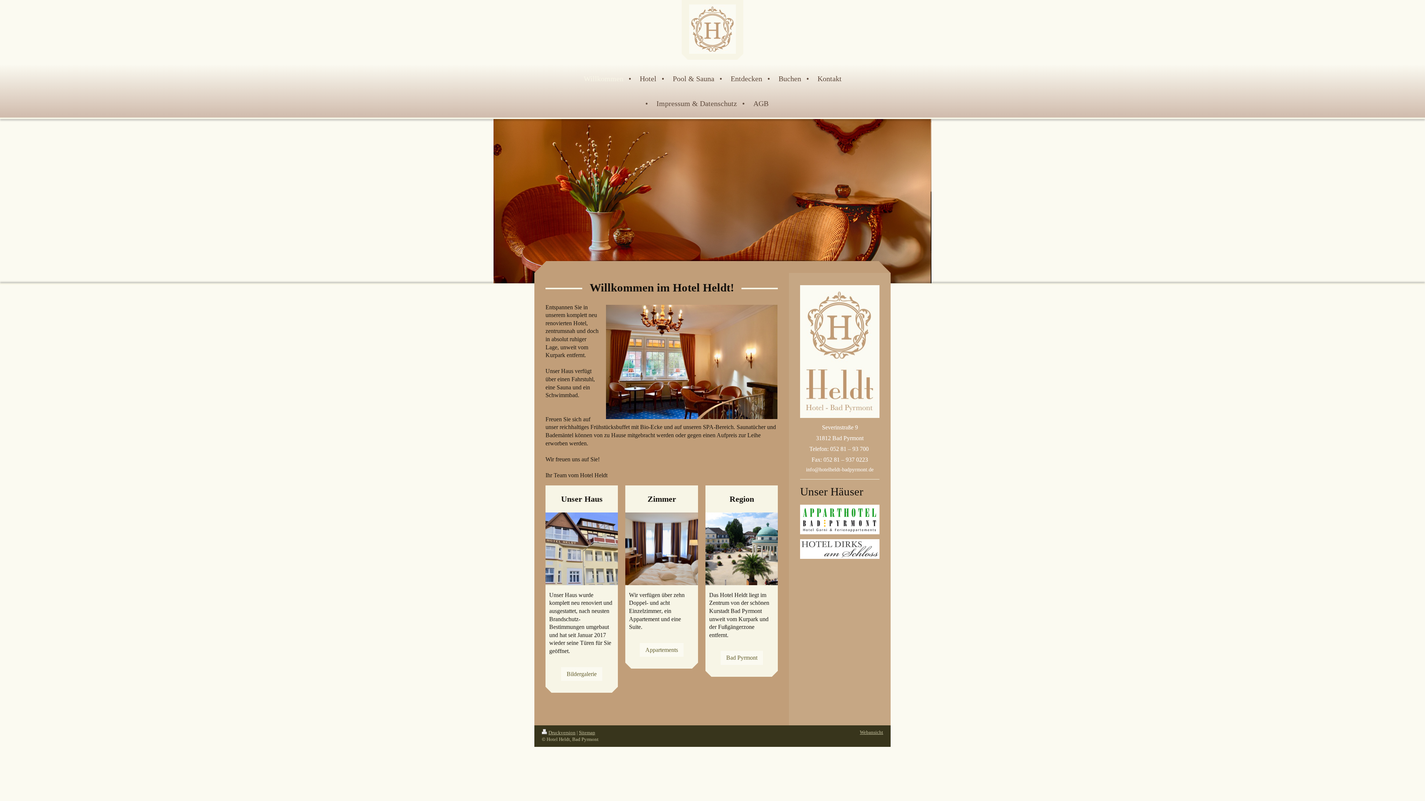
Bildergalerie (582, 674)
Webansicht (871, 732)
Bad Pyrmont (741, 658)
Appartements (661, 650)
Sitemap (587, 732)
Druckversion (562, 732)
